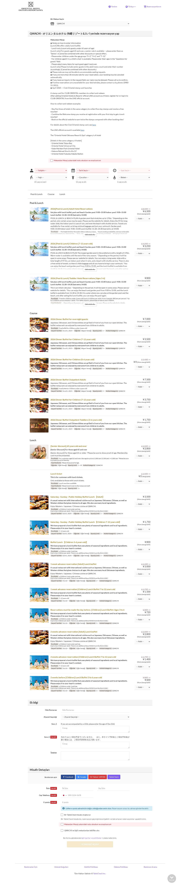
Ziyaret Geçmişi (50, 717)
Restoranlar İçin (30, 867)
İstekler (54, 753)
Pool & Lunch (36, 194)
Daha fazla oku (90, 235)
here (94, 125)
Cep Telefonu (47, 795)
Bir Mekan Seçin (57, 19)
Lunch (62, 194)
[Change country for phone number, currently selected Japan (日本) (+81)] (64, 795)
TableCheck (114, 777)
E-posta (49, 802)
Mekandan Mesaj (57, 40)
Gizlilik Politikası (91, 867)
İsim (51, 788)
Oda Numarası (51, 710)
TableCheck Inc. (99, 873)
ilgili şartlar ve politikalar (91, 838)
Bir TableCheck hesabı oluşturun (77, 815)
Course (51, 194)
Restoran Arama (150, 867)
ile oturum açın (51, 777)
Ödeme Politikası (121, 867)
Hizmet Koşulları (61, 867)
